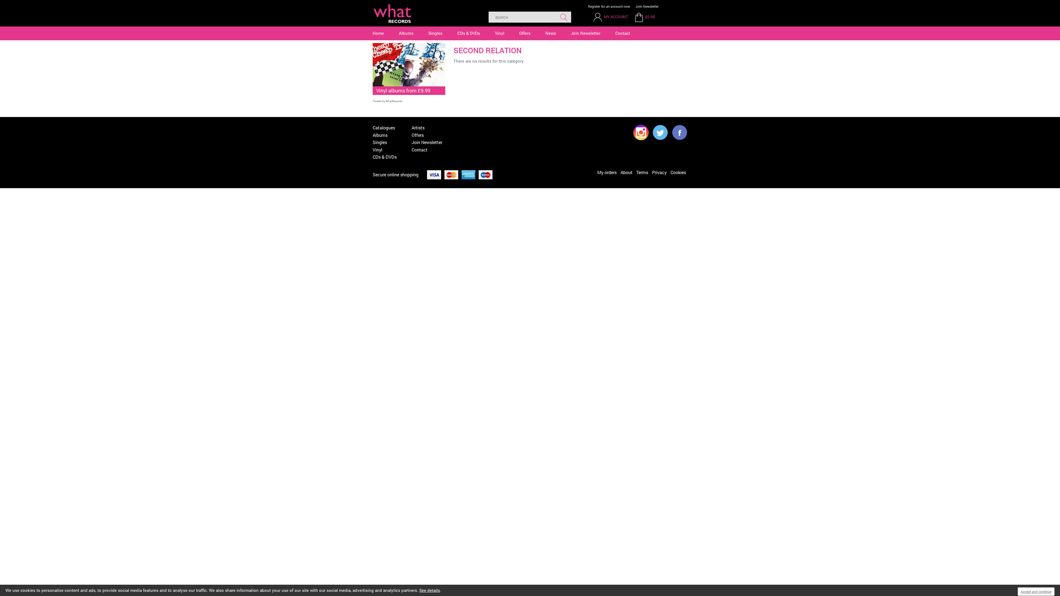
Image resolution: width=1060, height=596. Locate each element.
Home (378, 33)
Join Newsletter (647, 6)
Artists (418, 128)
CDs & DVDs (468, 33)
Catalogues (384, 128)
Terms (642, 172)
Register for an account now (609, 6)
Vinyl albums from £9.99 (403, 90)
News (550, 33)
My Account (616, 16)
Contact (622, 33)
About (626, 172)
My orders (607, 172)
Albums (406, 33)
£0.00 (650, 16)
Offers (525, 33)
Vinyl (499, 33)
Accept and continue (1036, 591)
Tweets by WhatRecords (387, 101)
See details (429, 590)
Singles (435, 33)
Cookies (678, 172)
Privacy (659, 172)
